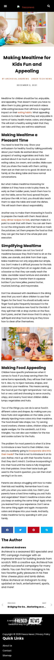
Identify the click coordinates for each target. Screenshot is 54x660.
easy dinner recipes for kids (15, 219)
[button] (5, 6)
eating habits (25, 112)
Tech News (45, 78)
